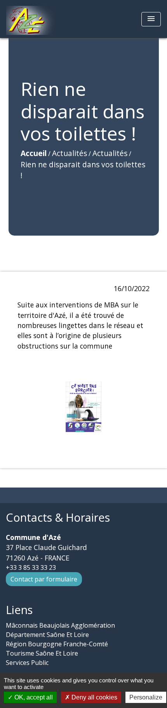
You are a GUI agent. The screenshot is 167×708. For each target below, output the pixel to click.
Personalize (145, 697)
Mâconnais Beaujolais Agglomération (60, 625)
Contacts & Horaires (58, 517)
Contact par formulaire (43, 579)
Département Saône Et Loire (47, 634)
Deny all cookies (93, 697)
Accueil (34, 153)
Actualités (69, 153)
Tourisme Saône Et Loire (42, 653)
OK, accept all (33, 697)
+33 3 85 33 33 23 (31, 567)
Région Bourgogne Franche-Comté (57, 644)
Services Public (27, 662)
